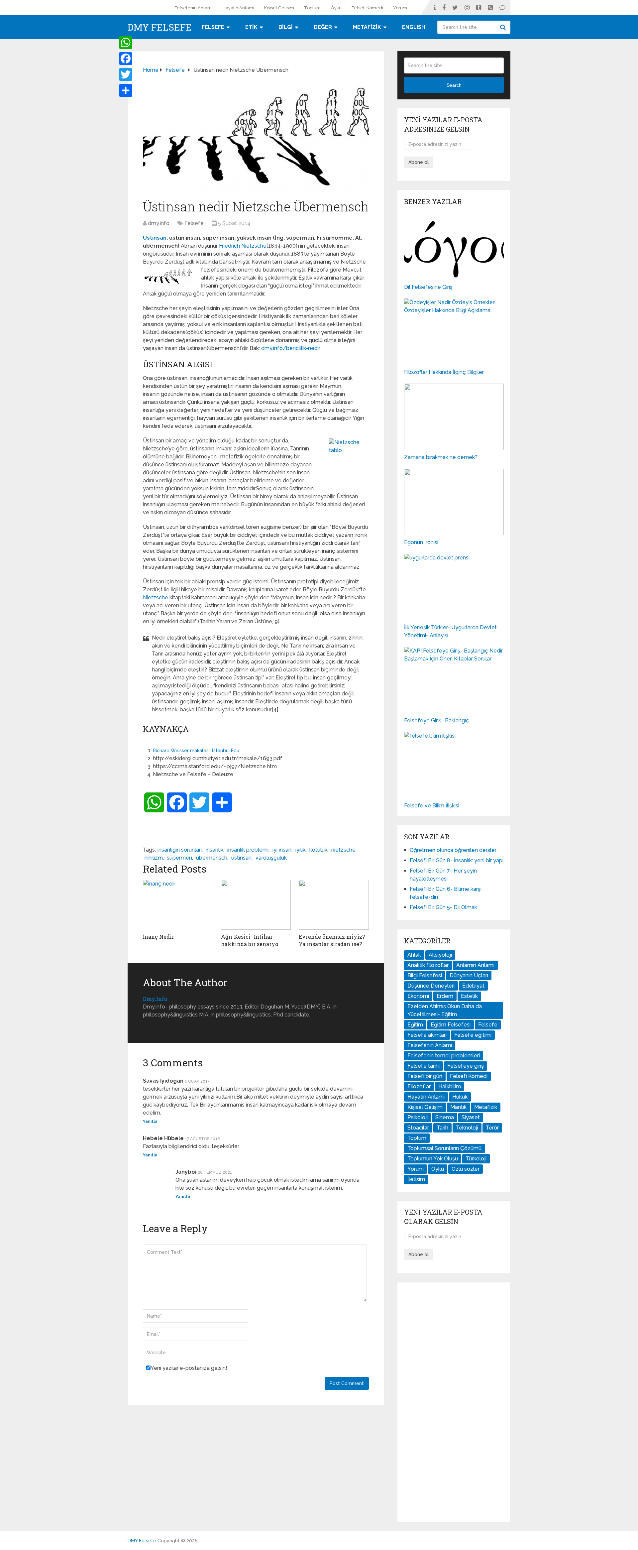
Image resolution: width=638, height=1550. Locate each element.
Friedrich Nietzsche (242, 246)
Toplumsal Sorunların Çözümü (444, 1148)
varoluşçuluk (271, 858)
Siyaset (471, 1117)
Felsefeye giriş (465, 1066)
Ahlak (414, 955)
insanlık (214, 850)
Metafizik (485, 1107)
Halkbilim (449, 1086)
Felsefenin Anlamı (193, 7)
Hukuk (460, 1097)
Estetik (469, 996)
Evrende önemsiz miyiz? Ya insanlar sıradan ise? (332, 940)
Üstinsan (154, 238)
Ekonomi (418, 996)
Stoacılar (418, 1128)
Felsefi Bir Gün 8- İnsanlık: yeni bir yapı (456, 860)
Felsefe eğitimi (472, 1035)
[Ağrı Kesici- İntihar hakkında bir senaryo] (256, 905)
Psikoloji (417, 1117)
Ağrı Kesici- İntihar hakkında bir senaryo (249, 940)
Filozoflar (419, 1086)
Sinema (444, 1117)
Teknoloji (467, 1128)
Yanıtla (150, 1121)
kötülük (318, 850)
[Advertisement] (454, 1402)
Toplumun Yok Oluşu (432, 1158)
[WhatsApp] (126, 43)
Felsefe (194, 223)
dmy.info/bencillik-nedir (290, 348)
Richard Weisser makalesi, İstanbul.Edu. (196, 750)
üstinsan (241, 858)
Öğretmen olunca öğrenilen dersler (453, 850)
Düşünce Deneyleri (431, 986)
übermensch (211, 858)
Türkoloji (476, 1158)
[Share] (126, 90)
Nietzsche (155, 597)
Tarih (442, 1128)
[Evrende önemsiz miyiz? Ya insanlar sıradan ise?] (334, 905)
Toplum (312, 7)
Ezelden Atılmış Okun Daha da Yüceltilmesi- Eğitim (444, 1010)
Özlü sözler (465, 1169)
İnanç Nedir (158, 936)
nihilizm (154, 858)
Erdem (445, 996)
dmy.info (158, 223)
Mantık (458, 1107)
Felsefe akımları (427, 1035)
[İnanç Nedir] (178, 905)
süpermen (179, 858)
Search (503, 27)
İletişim (416, 1179)
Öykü (336, 7)
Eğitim (415, 1024)
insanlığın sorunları (180, 850)
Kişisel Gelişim (279, 7)
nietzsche (343, 850)
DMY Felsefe (160, 27)
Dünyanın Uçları (469, 975)
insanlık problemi (247, 850)
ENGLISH (413, 27)
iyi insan (281, 850)
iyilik (300, 850)
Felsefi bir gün (424, 1076)
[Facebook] (126, 58)
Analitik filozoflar (428, 965)
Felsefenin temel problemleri (443, 1055)
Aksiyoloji (440, 955)
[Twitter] (126, 74)
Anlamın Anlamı (475, 965)
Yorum (400, 7)
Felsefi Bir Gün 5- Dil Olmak (443, 907)
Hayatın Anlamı (238, 7)
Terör (492, 1128)
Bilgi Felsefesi (424, 975)
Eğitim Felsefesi (451, 1024)
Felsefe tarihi (423, 1066)
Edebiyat (473, 986)
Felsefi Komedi (367, 7)
